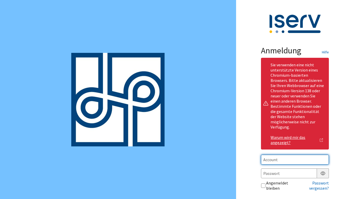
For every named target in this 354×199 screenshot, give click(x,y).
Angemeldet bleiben (277, 185)
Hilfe (325, 52)
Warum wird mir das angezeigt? (288, 140)
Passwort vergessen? (319, 185)
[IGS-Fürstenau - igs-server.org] (118, 99)
